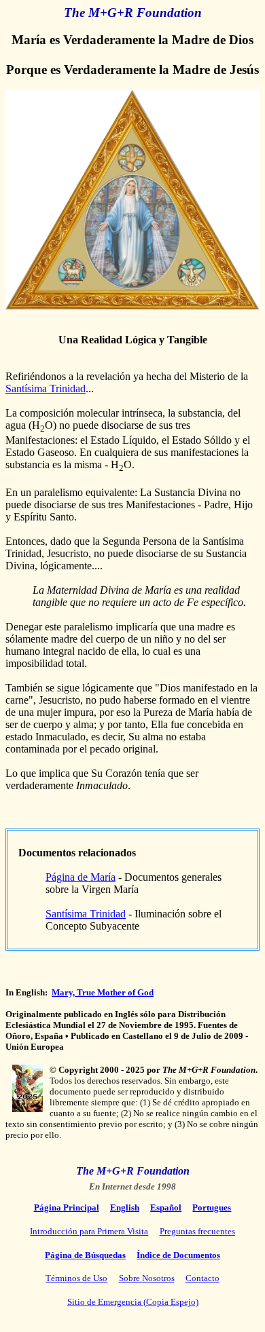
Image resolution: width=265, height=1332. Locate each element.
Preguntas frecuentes (197, 1231)
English (124, 1207)
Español (165, 1207)
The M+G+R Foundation (133, 12)
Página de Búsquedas (85, 1255)
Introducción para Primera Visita (89, 1231)
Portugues (211, 1207)
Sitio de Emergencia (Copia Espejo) (132, 1302)
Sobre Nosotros (147, 1278)
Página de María (81, 877)
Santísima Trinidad (45, 388)
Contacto (202, 1278)
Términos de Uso (76, 1278)
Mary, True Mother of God (103, 992)
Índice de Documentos (178, 1255)
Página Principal (66, 1207)
